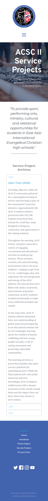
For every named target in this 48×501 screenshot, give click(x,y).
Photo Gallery (24, 443)
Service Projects (24, 448)
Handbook (24, 439)
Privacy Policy (23, 452)
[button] (24, 35)
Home (24, 435)
